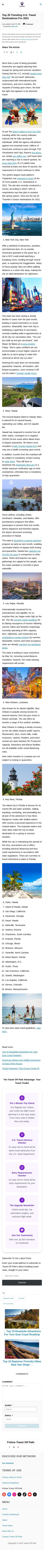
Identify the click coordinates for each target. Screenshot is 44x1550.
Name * (8, 1405)
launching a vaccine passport (27, 540)
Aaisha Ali (14, 26)
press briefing (28, 344)
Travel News (7, 1525)
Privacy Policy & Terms (12, 1477)
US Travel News (9, 1304)
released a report (25, 178)
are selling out (19, 156)
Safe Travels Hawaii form (25, 446)
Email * (9, 1415)
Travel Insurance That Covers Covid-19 (20, 1068)
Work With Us (8, 1531)
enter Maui (10, 461)
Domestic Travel (9, 1298)
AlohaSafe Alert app (25, 465)
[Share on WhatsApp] (17, 52)
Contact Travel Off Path (12, 1537)
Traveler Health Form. (26, 373)
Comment (7, 1382)
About (4, 1520)
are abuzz (36, 152)
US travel (21, 1298)
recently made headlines (25, 620)
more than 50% (9, 163)
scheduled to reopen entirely (15, 637)
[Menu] (3, 4)
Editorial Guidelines (10, 1483)
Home (4, 1509)
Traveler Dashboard (10, 1514)
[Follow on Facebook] (9, 1447)
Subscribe (22, 1282)
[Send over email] (21, 52)
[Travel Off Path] (22, 4)
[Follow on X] (13, 1447)
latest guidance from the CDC (27, 131)
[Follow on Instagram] (18, 1447)
